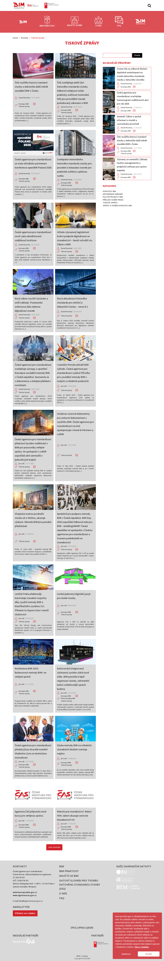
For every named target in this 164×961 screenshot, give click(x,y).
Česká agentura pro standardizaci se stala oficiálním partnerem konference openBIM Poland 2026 (33, 163)
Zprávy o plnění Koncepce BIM (117, 205)
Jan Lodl (63, 386)
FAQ (61, 898)
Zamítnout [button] (126, 954)
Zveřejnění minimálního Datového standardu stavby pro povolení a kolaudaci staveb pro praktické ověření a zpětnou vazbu (74, 167)
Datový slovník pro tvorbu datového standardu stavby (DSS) (79, 884)
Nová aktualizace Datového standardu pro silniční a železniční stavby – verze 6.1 (72, 302)
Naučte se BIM (69, 876)
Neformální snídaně (113, 194)
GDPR (78, 956)
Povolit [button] (149, 954)
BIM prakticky (69, 871)
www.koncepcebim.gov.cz (25, 892)
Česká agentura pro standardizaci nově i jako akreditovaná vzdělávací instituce (33, 236)
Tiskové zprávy (24, 106)
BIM (61, 866)
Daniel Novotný (24, 98)
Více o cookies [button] (142, 947)
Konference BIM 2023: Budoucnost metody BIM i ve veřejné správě (30, 672)
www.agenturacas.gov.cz (25, 895)
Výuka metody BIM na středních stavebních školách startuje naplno (74, 749)
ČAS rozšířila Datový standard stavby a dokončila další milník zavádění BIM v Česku (31, 86)
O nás (63, 893)
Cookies (85, 956)
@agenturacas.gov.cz (32, 901)
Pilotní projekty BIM (68, 698)
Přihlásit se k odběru (25, 913)
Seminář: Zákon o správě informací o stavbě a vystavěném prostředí (129, 120)
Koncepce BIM (24, 104)
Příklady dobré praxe (113, 200)
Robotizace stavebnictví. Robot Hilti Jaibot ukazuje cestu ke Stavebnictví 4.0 (74, 815)
